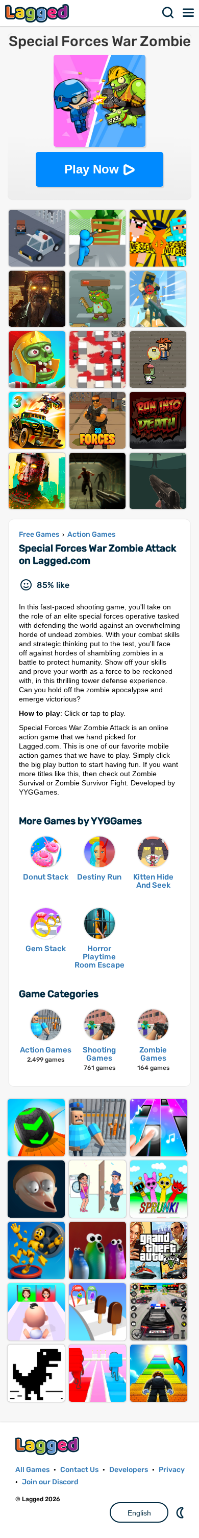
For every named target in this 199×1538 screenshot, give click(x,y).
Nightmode (181, 1512)
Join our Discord (50, 1482)
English (139, 1513)
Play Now (91, 169)
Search (168, 13)
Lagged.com (48, 1446)
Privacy (172, 1469)
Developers (128, 1469)
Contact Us (79, 1469)
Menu (189, 13)
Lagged (38, 13)
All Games (32, 1469)
